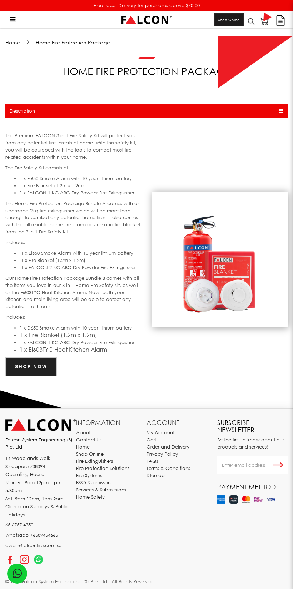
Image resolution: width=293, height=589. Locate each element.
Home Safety (90, 497)
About (83, 432)
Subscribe (278, 465)
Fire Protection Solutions (102, 468)
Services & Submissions (101, 490)
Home (12, 42)
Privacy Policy (162, 454)
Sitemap (155, 475)
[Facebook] (10, 559)
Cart (151, 439)
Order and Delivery (167, 447)
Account (162, 422)
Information (98, 422)
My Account (160, 432)
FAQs (152, 461)
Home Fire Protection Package (73, 42)
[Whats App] (38, 559)
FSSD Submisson (93, 482)
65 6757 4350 (19, 525)
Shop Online (229, 20)
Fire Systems (89, 475)
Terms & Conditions (168, 468)
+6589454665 (44, 535)
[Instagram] (24, 559)
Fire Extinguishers (94, 461)
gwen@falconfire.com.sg (33, 545)
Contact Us (88, 439)
